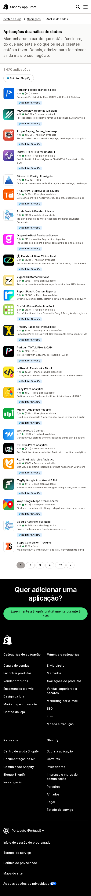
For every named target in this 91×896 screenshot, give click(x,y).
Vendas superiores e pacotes (62, 691)
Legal (51, 802)
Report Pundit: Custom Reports (36, 291)
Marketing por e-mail (62, 701)
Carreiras (53, 759)
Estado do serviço (60, 809)
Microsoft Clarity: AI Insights (35, 176)
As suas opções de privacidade (26, 883)
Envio (51, 716)
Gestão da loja (14, 712)
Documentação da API (19, 759)
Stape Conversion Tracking (34, 542)
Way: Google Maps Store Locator (37, 501)
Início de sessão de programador (27, 842)
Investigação (12, 782)
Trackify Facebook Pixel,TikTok (36, 326)
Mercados (54, 673)
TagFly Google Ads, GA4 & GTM (37, 480)
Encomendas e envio (18, 688)
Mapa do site (13, 873)
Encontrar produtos (17, 673)
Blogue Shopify (14, 774)
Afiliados (53, 794)
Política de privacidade (20, 863)
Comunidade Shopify (18, 767)
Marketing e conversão (20, 704)
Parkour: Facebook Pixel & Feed (36, 89)
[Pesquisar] (78, 7)
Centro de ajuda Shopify (21, 751)
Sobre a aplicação (60, 751)
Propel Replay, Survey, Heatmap (37, 131)
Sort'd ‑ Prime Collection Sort (35, 306)
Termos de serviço (17, 852)
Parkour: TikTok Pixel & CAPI (34, 347)
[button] (45, 96)
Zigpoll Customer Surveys (33, 277)
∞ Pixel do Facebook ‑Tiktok (35, 368)
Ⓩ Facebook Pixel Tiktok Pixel (36, 256)
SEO (50, 708)
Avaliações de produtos (64, 681)
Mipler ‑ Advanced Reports (34, 409)
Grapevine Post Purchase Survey (37, 235)
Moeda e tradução (60, 724)
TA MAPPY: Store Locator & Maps (38, 190)
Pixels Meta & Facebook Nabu (35, 211)
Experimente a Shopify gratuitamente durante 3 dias (46, 613)
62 (60, 565)
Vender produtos (15, 681)
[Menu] (85, 7)
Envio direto (55, 665)
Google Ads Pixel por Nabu (34, 521)
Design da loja (13, 696)
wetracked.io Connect (30, 430)
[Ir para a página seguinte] (70, 565)
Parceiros (54, 786)
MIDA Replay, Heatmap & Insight (37, 110)
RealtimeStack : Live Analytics (35, 459)
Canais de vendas (16, 665)
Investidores (56, 767)
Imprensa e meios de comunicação (62, 777)
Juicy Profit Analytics (30, 389)
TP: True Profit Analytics (32, 445)
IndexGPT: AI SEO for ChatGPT (36, 152)
